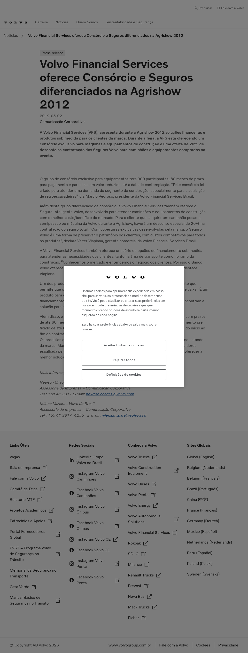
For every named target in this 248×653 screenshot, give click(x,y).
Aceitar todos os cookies (124, 345)
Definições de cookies (124, 374)
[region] (124, 327)
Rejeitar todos (123, 360)
